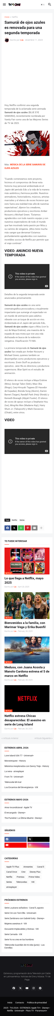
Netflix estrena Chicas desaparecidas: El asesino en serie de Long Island (25, 720)
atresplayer (11, 887)
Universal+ (19, 1010)
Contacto (19, 1002)
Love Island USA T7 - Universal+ (19, 755)
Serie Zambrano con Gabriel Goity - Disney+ (24, 918)
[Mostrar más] (41, 527)
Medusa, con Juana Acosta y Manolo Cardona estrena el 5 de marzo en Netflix (26, 672)
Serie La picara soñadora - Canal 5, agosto (24, 908)
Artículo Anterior (10, 738)
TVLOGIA (14, 1008)
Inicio (6, 17)
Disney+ (46, 1008)
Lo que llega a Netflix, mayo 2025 (24, 580)
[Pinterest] (28, 527)
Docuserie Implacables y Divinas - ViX (21, 929)
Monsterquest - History (15, 761)
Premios (20, 877)
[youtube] (15, 845)
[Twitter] (14, 527)
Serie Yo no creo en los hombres (19, 939)
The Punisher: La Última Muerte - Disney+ (23, 818)
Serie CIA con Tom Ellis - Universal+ (20, 913)
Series (22, 520)
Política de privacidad (37, 1002)
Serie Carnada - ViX (13, 934)
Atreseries (28, 867)
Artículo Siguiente (42, 738)
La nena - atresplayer (14, 771)
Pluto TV (30, 1010)
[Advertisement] (27, 73)
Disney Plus (35, 872)
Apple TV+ (36, 1008)
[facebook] (15, 839)
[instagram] (38, 845)
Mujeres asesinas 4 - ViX (15, 923)
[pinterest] (40, 988)
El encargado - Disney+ (15, 812)
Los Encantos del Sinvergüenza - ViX (21, 787)
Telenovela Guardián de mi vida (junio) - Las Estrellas (24, 946)
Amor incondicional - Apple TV (18, 807)
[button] (4, 4)
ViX (32, 882)
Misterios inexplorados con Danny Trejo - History (26, 766)
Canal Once (11, 872)
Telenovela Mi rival (12, 782)
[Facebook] (7, 527)
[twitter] (38, 839)
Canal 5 (40, 867)
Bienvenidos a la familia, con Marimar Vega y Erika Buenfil (25, 625)
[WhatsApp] (21, 527)
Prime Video (34, 877)
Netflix (15, 17)
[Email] (35, 527)
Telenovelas (21, 882)
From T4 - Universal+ (14, 777)
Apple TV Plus (12, 867)
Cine (23, 872)
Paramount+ (41, 1010)
